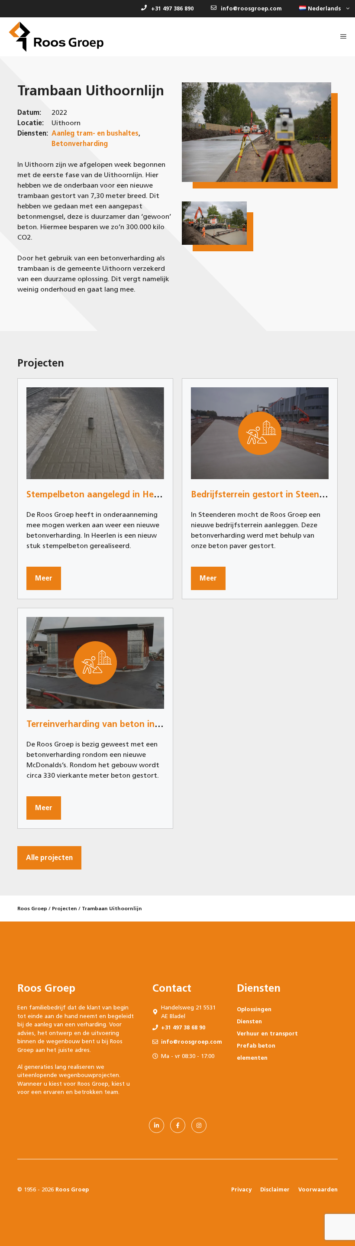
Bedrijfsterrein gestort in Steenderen (266, 494)
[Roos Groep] (56, 36)
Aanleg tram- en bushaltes (95, 133)
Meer (43, 578)
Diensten (249, 1021)
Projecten (64, 908)
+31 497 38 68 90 (183, 1027)
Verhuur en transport (267, 1033)
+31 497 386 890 (172, 8)
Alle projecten (49, 857)
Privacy (241, 1189)
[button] (322, 8)
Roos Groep (32, 908)
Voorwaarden (318, 1189)
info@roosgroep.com (251, 8)
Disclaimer (275, 1189)
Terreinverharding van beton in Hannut (107, 724)
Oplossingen (254, 1009)
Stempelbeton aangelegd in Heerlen (100, 494)
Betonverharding (80, 144)
